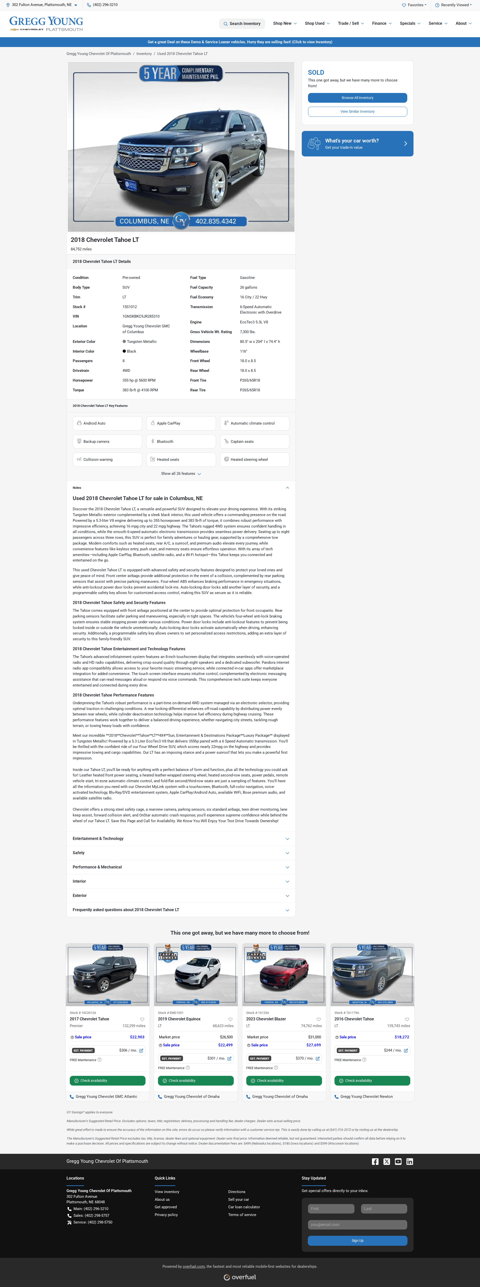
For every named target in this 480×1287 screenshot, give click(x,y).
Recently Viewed (455, 5)
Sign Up (358, 1241)
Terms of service (242, 1215)
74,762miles (311, 1026)
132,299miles (134, 1026)
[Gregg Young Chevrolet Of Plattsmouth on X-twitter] (384, 1161)
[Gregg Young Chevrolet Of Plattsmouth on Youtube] (396, 1161)
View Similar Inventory (357, 111)
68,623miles (223, 1026)
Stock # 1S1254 (257, 1013)
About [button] (461, 23)
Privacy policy (166, 1215)
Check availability (93, 1081)
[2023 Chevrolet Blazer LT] (284, 974)
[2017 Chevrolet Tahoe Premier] (108, 974)
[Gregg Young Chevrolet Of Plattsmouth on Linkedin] (408, 1161)
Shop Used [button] (314, 23)
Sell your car (238, 1199)
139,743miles (398, 1026)
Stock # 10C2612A (83, 1013)
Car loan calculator (244, 1207)
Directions (237, 1192)
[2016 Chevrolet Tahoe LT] (372, 974)
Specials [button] (407, 23)
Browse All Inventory (358, 98)
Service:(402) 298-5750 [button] (93, 1222)
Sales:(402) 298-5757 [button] (91, 1215)
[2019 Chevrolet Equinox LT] (196, 974)
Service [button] (435, 23)
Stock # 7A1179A (346, 1013)
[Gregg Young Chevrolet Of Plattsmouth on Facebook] (373, 1161)
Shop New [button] (282, 23)
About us (162, 1199)
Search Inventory (245, 23)
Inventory (144, 53)
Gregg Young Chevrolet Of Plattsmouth (98, 53)
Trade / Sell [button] (348, 23)
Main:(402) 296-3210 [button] (91, 1209)
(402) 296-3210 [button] (105, 4)
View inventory (167, 1192)
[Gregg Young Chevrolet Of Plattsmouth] (46, 23)
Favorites (416, 5)
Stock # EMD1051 (171, 1013)
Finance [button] (379, 23)
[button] (43, 5)
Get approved (166, 1207)
